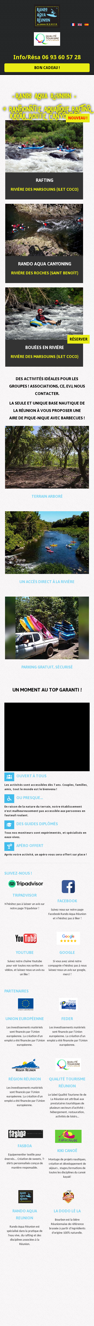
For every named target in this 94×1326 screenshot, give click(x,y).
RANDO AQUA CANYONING (44, 263)
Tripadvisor (24, 895)
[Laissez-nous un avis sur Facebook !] (68, 886)
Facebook (67, 901)
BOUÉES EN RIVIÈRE (44, 347)
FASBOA (25, 1146)
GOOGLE (67, 952)
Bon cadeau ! (47, 68)
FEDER (67, 1018)
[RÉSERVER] (44, 146)
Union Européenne (24, 1018)
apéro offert (30, 845)
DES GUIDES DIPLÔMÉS (37, 824)
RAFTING (44, 180)
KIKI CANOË (67, 1150)
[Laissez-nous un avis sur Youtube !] (26, 938)
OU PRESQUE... (29, 797)
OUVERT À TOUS (31, 776)
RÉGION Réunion (25, 1079)
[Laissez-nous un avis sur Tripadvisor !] (25, 883)
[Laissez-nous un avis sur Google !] (68, 938)
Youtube (25, 952)
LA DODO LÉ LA (67, 1211)
